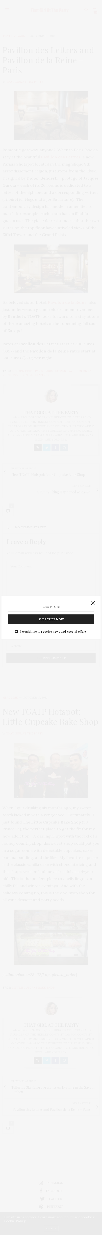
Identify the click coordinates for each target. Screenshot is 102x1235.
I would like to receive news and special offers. (53, 631)
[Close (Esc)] (93, 603)
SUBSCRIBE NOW (51, 619)
